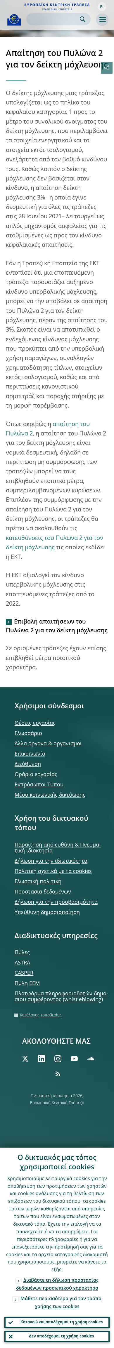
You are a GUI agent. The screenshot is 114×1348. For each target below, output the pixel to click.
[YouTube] (74, 1059)
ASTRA (22, 963)
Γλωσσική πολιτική (38, 881)
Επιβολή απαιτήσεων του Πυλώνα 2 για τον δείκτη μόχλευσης (57, 626)
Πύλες (22, 952)
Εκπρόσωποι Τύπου (39, 785)
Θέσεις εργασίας (35, 723)
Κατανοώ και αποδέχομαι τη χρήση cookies (61, 1322)
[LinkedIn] (41, 1059)
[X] (25, 1059)
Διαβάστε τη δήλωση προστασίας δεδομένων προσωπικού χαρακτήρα (57, 1284)
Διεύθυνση (28, 764)
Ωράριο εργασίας (36, 774)
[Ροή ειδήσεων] (58, 1074)
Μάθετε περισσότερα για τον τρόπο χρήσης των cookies (60, 1303)
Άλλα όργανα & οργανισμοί (48, 743)
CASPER (24, 973)
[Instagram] (58, 1059)
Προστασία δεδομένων (43, 892)
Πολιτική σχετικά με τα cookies (53, 871)
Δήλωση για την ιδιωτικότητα (51, 861)
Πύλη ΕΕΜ (27, 983)
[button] (102, 6)
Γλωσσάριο (28, 733)
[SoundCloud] (91, 1059)
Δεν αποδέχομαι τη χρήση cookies (61, 1336)
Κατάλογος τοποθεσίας (41, 1015)
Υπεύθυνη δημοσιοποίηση (47, 912)
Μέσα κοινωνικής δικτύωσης (50, 795)
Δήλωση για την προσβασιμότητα (56, 902)
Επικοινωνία (30, 754)
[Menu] (102, 19)
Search (82, 19)
